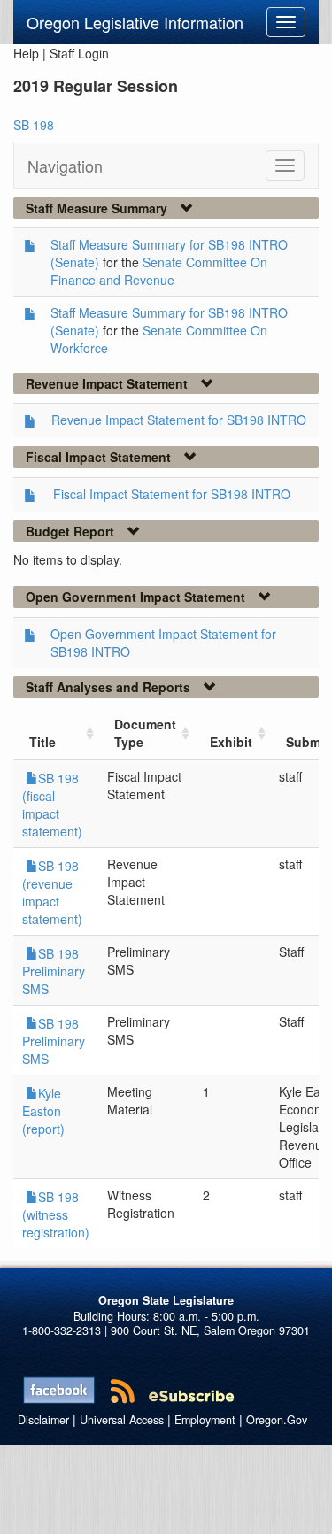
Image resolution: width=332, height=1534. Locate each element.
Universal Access (122, 1420)
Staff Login (79, 53)
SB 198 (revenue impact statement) (52, 892)
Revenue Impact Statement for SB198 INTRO (178, 419)
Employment (204, 1420)
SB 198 (33, 125)
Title (42, 742)
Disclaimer (43, 1420)
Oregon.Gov (276, 1420)
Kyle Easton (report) (43, 1110)
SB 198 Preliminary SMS (53, 971)
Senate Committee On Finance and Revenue (158, 271)
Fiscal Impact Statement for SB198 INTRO (171, 494)
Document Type (145, 733)
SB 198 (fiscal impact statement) (52, 804)
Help (26, 53)
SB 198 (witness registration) (55, 1214)
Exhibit (231, 742)
